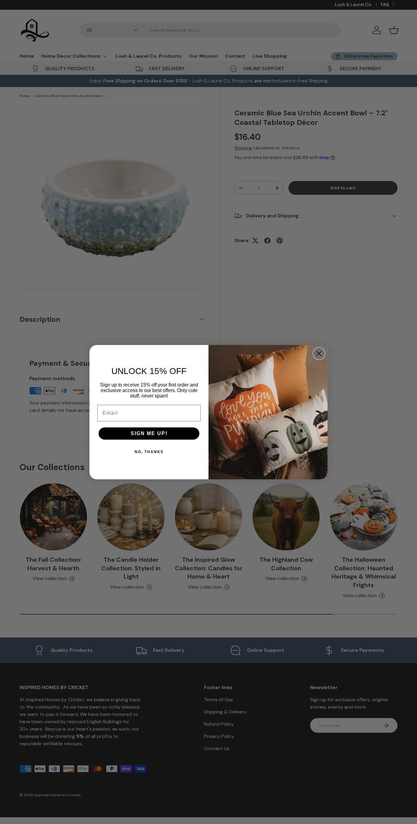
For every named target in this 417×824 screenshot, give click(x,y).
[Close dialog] (319, 353)
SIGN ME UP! (149, 433)
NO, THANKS (149, 452)
